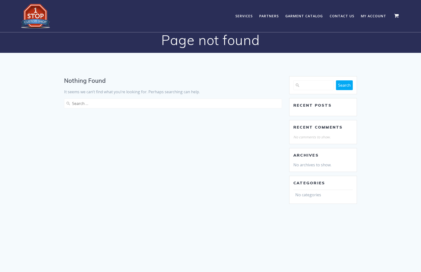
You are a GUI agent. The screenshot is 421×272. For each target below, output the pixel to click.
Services (244, 16)
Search (344, 85)
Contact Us (342, 16)
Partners (269, 16)
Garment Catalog (304, 16)
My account (373, 16)
